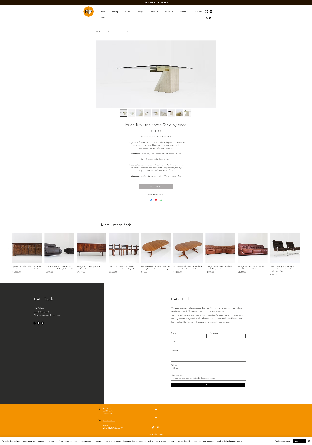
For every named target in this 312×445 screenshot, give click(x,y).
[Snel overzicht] (27, 248)
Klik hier (190, 311)
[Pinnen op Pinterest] (156, 200)
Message (174, 350)
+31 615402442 (109, 420)
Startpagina (101, 31)
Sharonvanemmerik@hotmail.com (47, 315)
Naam (173, 333)
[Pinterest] (42, 323)
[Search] (197, 17)
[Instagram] (206, 11)
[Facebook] (211, 11)
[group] (156, 254)
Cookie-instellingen (282, 441)
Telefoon (174, 365)
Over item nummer (178, 375)
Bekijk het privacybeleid (233, 441)
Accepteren (299, 441)
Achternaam (214, 333)
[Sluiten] (309, 441)
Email (173, 341)
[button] (208, 18)
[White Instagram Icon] (158, 427)
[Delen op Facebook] (151, 200)
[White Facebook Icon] (153, 427)
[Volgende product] (303, 248)
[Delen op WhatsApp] (160, 200)
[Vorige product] (8, 248)
